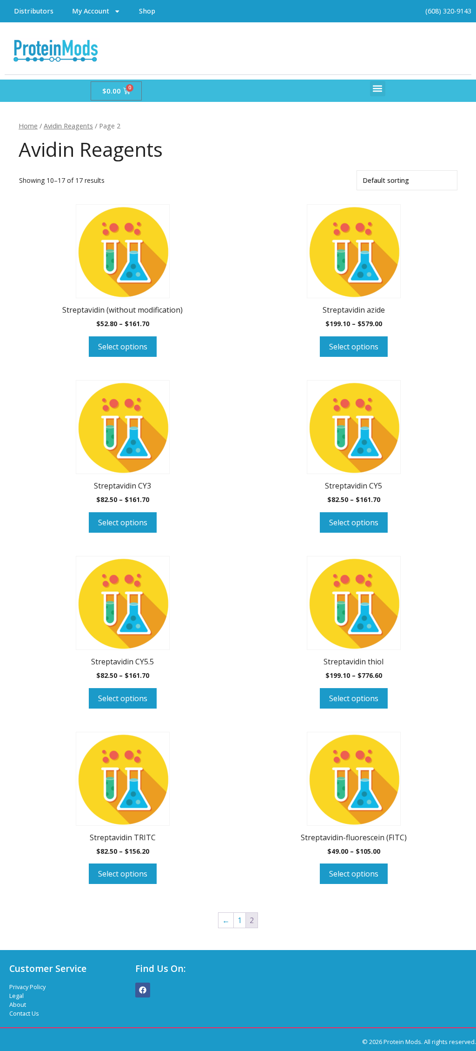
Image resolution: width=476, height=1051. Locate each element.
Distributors (33, 11)
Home (28, 125)
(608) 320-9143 (448, 11)
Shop (147, 11)
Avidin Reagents (68, 125)
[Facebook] (142, 990)
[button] (377, 88)
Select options (122, 346)
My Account (90, 11)
